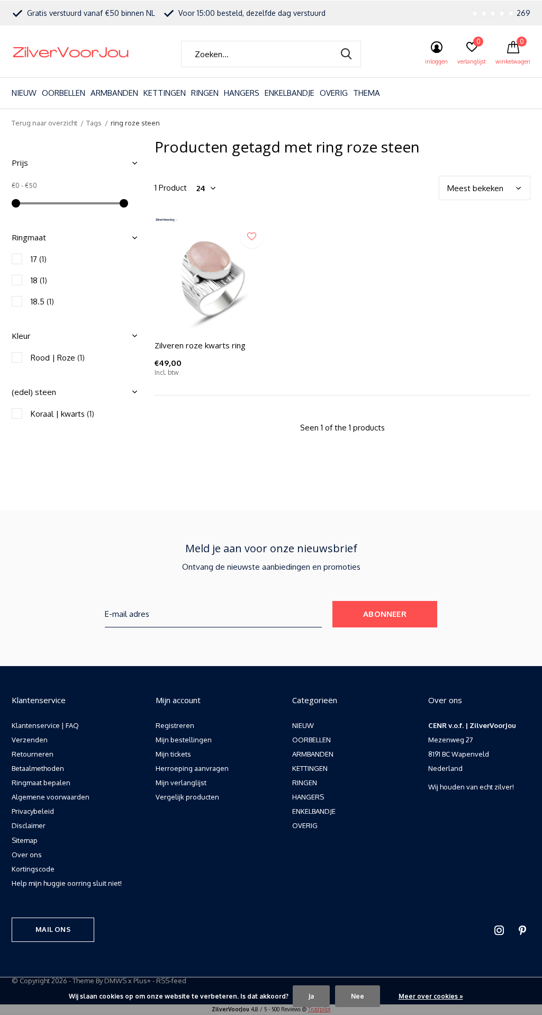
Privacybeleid (33, 811)
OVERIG (334, 93)
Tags (94, 123)
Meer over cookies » (431, 996)
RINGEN (205, 93)
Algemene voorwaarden (50, 797)
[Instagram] (499, 930)
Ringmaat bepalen (41, 782)
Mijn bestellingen (184, 739)
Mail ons (52, 929)
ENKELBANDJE (289, 93)
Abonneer (384, 614)
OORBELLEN (63, 93)
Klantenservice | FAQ (45, 725)
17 (39, 259)
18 (39, 280)
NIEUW (24, 93)
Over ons (27, 854)
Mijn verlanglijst (181, 782)
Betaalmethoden (38, 768)
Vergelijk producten (187, 797)
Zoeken (346, 54)
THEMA (366, 93)
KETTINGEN (164, 93)
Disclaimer (29, 825)
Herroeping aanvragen (192, 768)
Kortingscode (33, 869)
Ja (311, 996)
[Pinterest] (522, 930)
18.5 (42, 302)
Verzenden (30, 739)
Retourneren (32, 754)
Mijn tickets (173, 754)
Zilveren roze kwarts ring (200, 345)
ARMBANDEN (114, 93)
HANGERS (241, 93)
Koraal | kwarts (62, 414)
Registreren (175, 725)
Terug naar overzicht (44, 123)
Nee (357, 996)
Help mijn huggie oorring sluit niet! (67, 883)
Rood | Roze (58, 358)
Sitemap (25, 840)
